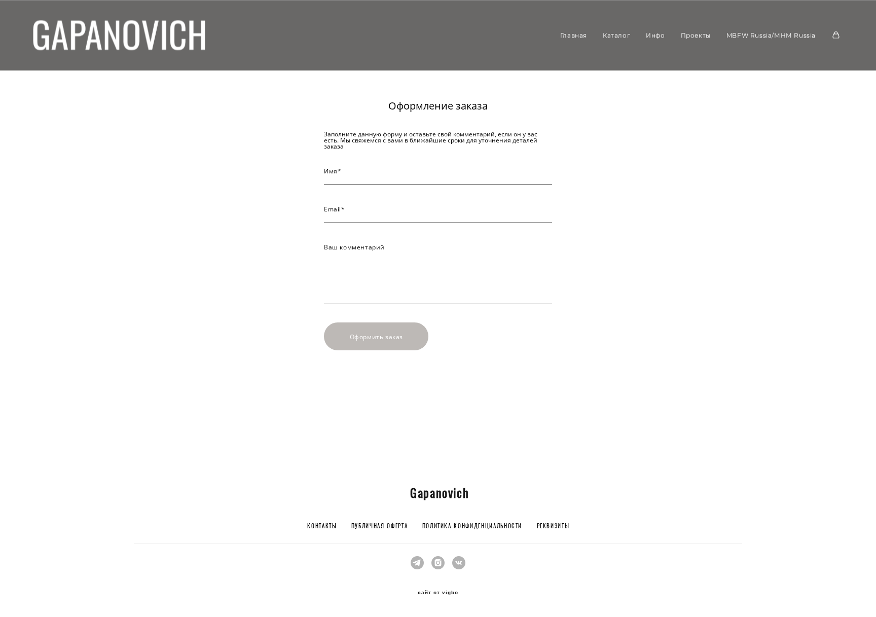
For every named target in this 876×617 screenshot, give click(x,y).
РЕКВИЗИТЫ (553, 526)
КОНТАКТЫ (322, 526)
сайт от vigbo (438, 592)
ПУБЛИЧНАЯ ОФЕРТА (379, 526)
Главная (573, 35)
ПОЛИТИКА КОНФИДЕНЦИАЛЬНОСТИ (472, 526)
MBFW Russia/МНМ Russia (771, 35)
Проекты (696, 35)
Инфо (655, 35)
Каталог (616, 35)
